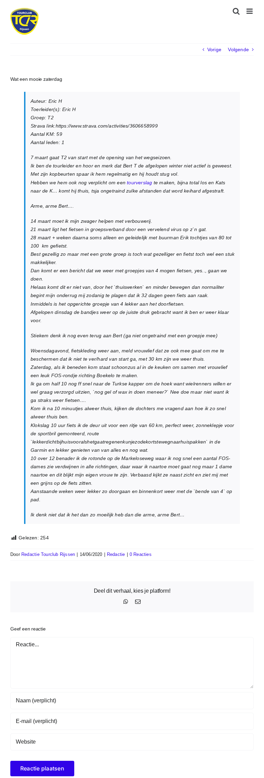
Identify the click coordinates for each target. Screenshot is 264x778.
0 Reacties (141, 554)
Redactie (116, 554)
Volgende (238, 49)
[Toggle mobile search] (236, 11)
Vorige (214, 49)
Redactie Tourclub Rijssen (48, 554)
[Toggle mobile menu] (250, 11)
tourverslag (139, 182)
